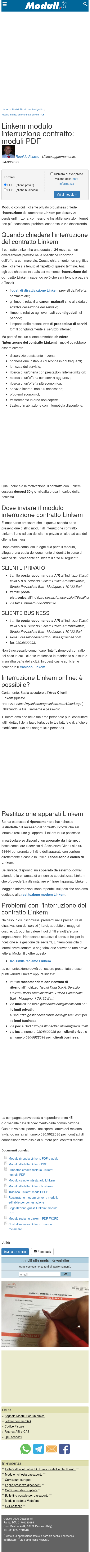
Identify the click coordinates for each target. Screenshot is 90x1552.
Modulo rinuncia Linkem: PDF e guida (33, 1158)
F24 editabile (13, 1506)
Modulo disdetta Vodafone (22, 1500)
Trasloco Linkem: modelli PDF (28, 1192)
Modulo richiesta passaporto (23, 1474)
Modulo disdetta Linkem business (31, 1186)
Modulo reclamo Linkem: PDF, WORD (33, 1218)
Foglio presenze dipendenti (23, 1485)
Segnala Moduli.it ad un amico (25, 1416)
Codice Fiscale (14, 1426)
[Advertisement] (45, 59)
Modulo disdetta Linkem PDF (28, 1164)
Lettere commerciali (18, 1421)
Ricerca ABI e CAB (17, 1431)
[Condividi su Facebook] (64, 1453)
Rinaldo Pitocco (27, 156)
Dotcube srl (26, 1519)
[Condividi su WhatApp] (25, 1453)
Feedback (44, 1251)
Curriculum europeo (18, 1479)
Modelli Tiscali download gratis (27, 109)
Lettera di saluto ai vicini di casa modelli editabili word (40, 1469)
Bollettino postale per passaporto (27, 1495)
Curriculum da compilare (21, 1490)
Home (5, 109)
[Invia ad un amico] (51, 1453)
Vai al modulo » (67, 194)
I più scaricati (13, 1437)
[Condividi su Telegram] (38, 1453)
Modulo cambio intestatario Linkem (32, 1180)
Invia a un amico (15, 1251)
